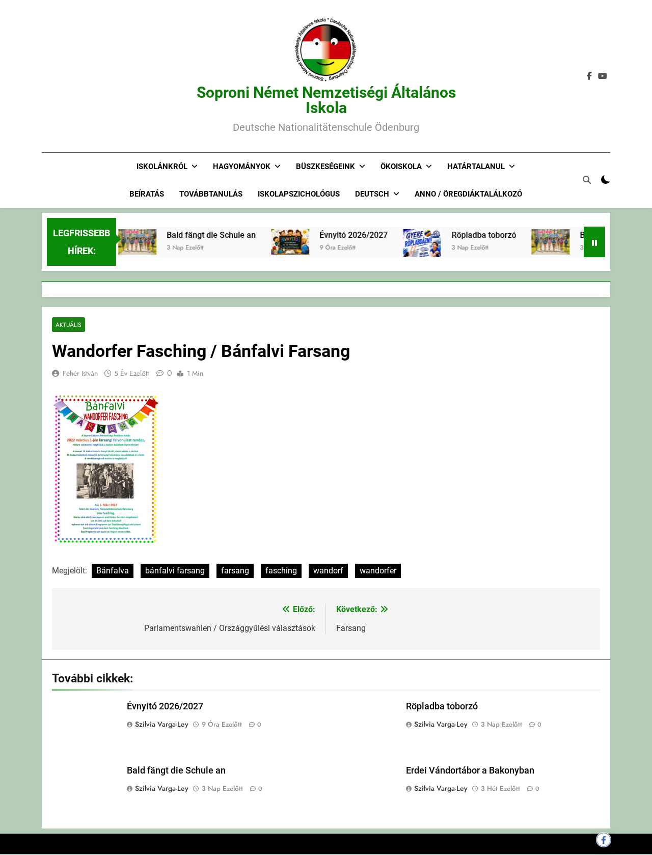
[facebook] (589, 76)
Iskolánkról (162, 166)
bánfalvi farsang (175, 570)
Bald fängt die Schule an (201, 235)
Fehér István (80, 373)
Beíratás (146, 194)
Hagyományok (241, 166)
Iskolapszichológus (299, 194)
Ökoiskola (401, 166)
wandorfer (378, 570)
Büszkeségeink (325, 166)
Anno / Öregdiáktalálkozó (468, 194)
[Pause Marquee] (594, 242)
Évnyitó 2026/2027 (344, 235)
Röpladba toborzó (474, 235)
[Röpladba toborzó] (412, 255)
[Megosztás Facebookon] (603, 839)
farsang (235, 570)
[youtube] (602, 76)
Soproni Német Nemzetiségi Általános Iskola (326, 100)
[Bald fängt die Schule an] (127, 242)
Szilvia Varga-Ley (161, 724)
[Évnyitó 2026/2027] (280, 242)
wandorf (328, 570)
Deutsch (372, 194)
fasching (281, 570)
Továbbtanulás (210, 194)
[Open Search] (587, 180)
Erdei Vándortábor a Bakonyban (470, 770)
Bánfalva (112, 570)
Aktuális (69, 324)
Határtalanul (476, 166)
